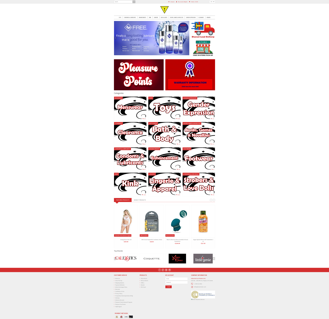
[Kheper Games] (159, 258)
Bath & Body (164, 17)
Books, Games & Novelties (176, 17)
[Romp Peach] (163, 38)
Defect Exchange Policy (121, 287)
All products (144, 278)
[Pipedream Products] (210, 258)
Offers (142, 283)
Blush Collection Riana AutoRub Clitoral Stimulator (177, 240)
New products (144, 280)
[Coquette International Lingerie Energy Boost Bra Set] (126, 221)
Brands (208, 17)
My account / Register (182, 1)
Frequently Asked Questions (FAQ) (124, 296)
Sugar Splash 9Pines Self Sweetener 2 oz (203, 240)
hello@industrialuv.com (200, 287)
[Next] (187, 38)
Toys (120, 17)
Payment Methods (119, 285)
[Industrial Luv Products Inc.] (164, 9)
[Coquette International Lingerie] (133, 258)
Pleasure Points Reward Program (123, 302)
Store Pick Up (118, 280)
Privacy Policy (118, 293)
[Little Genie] (184, 258)
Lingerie (156, 17)
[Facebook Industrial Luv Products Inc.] (159, 270)
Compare (172, 1)
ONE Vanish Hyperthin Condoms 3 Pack (151, 239)
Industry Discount (119, 300)
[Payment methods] (117, 317)
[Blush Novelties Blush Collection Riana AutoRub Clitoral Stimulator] (177, 221)
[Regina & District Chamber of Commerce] (203, 294)
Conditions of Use (119, 291)
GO (134, 1)
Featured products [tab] (122, 200)
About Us (117, 278)
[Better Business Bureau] (203, 299)
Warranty (117, 289)
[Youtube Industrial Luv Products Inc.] (166, 270)
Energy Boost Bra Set (126, 239)
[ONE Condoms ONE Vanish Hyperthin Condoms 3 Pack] (152, 221)
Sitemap (117, 298)
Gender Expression (191, 17)
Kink (150, 17)
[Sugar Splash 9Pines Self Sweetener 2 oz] (203, 221)
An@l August (118, 306)
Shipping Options (119, 283)
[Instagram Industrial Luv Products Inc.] (169, 270)
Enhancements (142, 17)
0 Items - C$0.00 (194, 1)
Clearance (201, 17)
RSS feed (143, 287)
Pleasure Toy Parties (120, 304)
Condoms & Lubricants (130, 17)
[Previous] (115, 38)
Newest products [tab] (140, 200)
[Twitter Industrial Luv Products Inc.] (163, 270)
